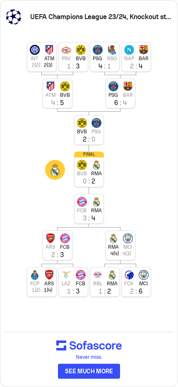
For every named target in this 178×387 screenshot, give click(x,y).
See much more (89, 371)
